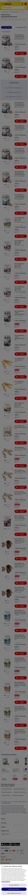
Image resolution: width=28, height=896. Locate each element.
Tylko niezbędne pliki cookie (14, 893)
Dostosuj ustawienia (14, 885)
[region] (14, 880)
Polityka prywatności (6, 881)
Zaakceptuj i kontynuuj (14, 889)
